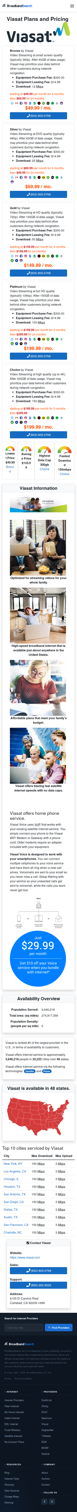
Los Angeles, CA (15, 1171)
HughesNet (47, 1430)
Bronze (10, 469)
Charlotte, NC (13, 1232)
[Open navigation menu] (72, 6)
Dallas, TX (11, 1209)
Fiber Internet (11, 1406)
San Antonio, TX (15, 1194)
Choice (44, 469)
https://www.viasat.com (25, 1257)
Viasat (44, 1424)
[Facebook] (44, 1502)
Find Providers (60, 1327)
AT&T (44, 1412)
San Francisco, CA (16, 1225)
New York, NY (13, 1163)
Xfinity (44, 1406)
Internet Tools (11, 1478)
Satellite (29, 1071)
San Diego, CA (14, 1202)
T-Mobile (46, 1436)
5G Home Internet (14, 1412)
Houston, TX (12, 1186)
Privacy (7, 1378)
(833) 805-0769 (40, 115)
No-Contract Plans (14, 1442)
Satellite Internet (13, 1436)
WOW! (45, 1448)
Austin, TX (11, 1217)
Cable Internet (12, 1418)
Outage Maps (11, 1496)
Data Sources (11, 1490)
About (44, 1472)
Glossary (9, 1484)
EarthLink (46, 1400)
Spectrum (46, 1418)
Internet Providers (14, 1400)
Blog (6, 1472)
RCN (44, 1442)
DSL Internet (11, 1424)
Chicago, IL (11, 1179)
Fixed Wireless (12, 1430)
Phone (46, 1071)
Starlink (45, 1454)
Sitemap (8, 1502)
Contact (45, 1484)
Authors (45, 1478)
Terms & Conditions (23, 1378)
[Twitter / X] (52, 1502)
